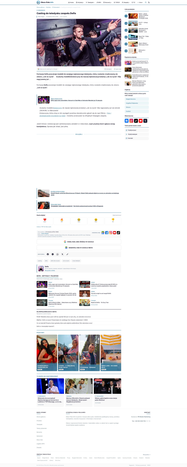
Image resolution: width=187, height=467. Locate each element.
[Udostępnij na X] (62, 254)
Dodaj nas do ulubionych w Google (48, 69)
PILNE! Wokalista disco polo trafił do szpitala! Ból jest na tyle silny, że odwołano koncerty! (64, 317)
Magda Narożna (130, 99)
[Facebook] (106, 232)
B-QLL (85, 458)
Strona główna (41, 7)
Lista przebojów (130, 9)
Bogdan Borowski (77, 458)
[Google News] (102, 232)
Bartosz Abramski (60, 458)
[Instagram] (110, 232)
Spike (119, 458)
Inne (141, 2)
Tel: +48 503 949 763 (141, 421)
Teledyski (91, 2)
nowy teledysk (76, 260)
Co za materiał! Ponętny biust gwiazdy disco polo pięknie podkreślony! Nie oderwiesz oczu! (64, 323)
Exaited (128, 111)
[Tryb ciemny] (148, 2)
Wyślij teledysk (132, 134)
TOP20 (118, 2)
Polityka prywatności (141, 465)
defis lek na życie (55, 260)
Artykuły (81, 2)
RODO (148, 465)
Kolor (52, 458)
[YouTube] (114, 232)
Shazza (128, 107)
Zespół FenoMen (111, 458)
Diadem (141, 458)
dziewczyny (57, 108)
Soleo (90, 458)
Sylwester (40, 436)
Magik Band (45, 458)
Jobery (51, 460)
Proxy (68, 458)
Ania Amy (57, 460)
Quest (38, 458)
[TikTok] (118, 232)
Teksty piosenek (42, 428)
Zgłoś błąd (118, 69)
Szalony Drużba (127, 458)
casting (40, 260)
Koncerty (108, 2)
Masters (147, 458)
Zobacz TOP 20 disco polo (44, 226)
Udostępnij (109, 69)
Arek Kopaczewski (42, 460)
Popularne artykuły (131, 57)
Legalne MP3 (41, 443)
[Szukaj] (145, 2)
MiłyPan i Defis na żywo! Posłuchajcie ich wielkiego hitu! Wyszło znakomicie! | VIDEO (62, 320)
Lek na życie (66, 260)
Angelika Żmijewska (132, 103)
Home (72, 2)
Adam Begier (41, 16)
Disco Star (40, 440)
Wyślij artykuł (132, 130)
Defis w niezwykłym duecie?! (45, 326)
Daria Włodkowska (99, 458)
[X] (145, 121)
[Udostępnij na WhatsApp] (58, 254)
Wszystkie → (146, 454)
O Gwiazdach (56, 7)
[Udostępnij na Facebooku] (48, 254)
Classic (135, 458)
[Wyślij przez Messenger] (53, 254)
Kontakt (130, 138)
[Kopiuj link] (67, 254)
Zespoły (126, 2)
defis (46, 260)
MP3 (99, 2)
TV (134, 2)
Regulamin (131, 465)
